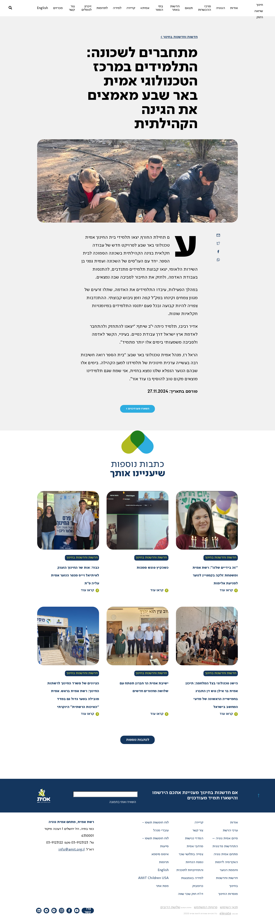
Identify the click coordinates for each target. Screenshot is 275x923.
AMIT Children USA (153, 878)
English (163, 870)
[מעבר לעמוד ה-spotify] (54, 910)
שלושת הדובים (170, 907)
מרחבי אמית (195, 846)
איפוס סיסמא (160, 854)
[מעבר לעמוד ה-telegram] (46, 910)
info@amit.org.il (71, 849)
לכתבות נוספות (137, 740)
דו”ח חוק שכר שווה (190, 894)
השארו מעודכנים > (137, 408)
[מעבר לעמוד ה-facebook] (69, 910)
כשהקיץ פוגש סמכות (152, 568)
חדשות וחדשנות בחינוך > (179, 37)
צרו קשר (87, 910)
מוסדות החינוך (228, 894)
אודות (234, 822)
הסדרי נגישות (194, 838)
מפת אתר (162, 886)
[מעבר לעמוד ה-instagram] (61, 910)
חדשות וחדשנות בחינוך (220, 557)
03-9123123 (79, 842)
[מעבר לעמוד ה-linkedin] (38, 910)
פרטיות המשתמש (205, 907)
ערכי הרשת (230, 830)
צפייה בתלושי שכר (191, 854)
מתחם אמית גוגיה (226, 854)
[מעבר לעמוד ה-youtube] (76, 910)
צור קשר (197, 830)
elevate (225, 913)
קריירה (198, 822)
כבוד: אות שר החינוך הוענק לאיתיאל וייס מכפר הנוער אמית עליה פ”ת (75, 575)
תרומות (164, 862)
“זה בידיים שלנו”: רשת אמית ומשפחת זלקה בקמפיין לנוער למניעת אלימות (215, 575)
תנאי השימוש (229, 907)
